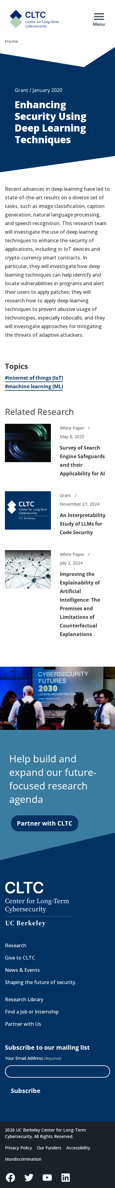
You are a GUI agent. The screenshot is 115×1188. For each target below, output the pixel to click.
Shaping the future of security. (40, 982)
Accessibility (78, 1148)
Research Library (24, 999)
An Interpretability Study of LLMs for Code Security (82, 524)
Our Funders (49, 1148)
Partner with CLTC (44, 823)
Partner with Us (23, 1024)
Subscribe (25, 1090)
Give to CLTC (20, 957)
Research (15, 945)
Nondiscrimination (23, 1159)
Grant (65, 495)
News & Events (22, 970)
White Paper (72, 428)
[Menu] (99, 16)
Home (11, 41)
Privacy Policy (18, 1148)
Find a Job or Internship (32, 1011)
